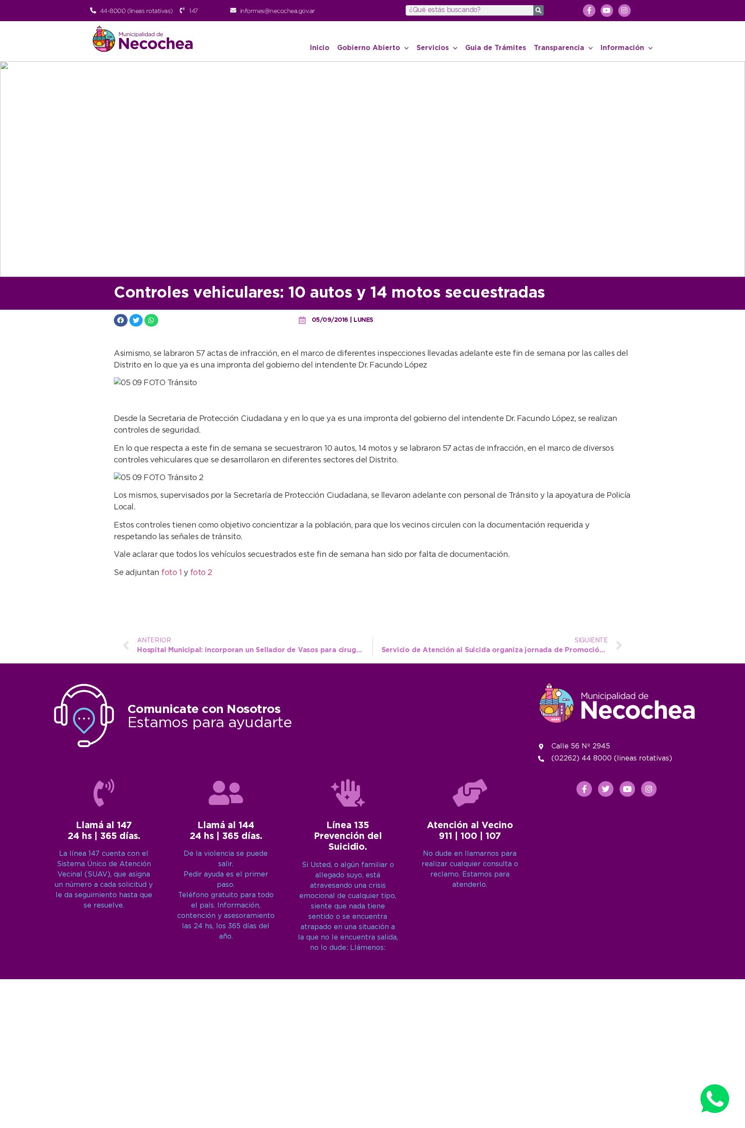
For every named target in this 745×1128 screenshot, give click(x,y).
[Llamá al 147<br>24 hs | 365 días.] (104, 793)
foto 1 (172, 572)
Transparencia (559, 48)
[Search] (538, 10)
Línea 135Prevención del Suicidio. (348, 836)
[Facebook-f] (589, 10)
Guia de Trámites (495, 48)
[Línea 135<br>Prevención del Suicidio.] (348, 793)
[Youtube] (607, 10)
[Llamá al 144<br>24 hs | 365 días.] (226, 793)
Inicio (319, 48)
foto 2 (201, 572)
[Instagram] (624, 10)
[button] (121, 320)
